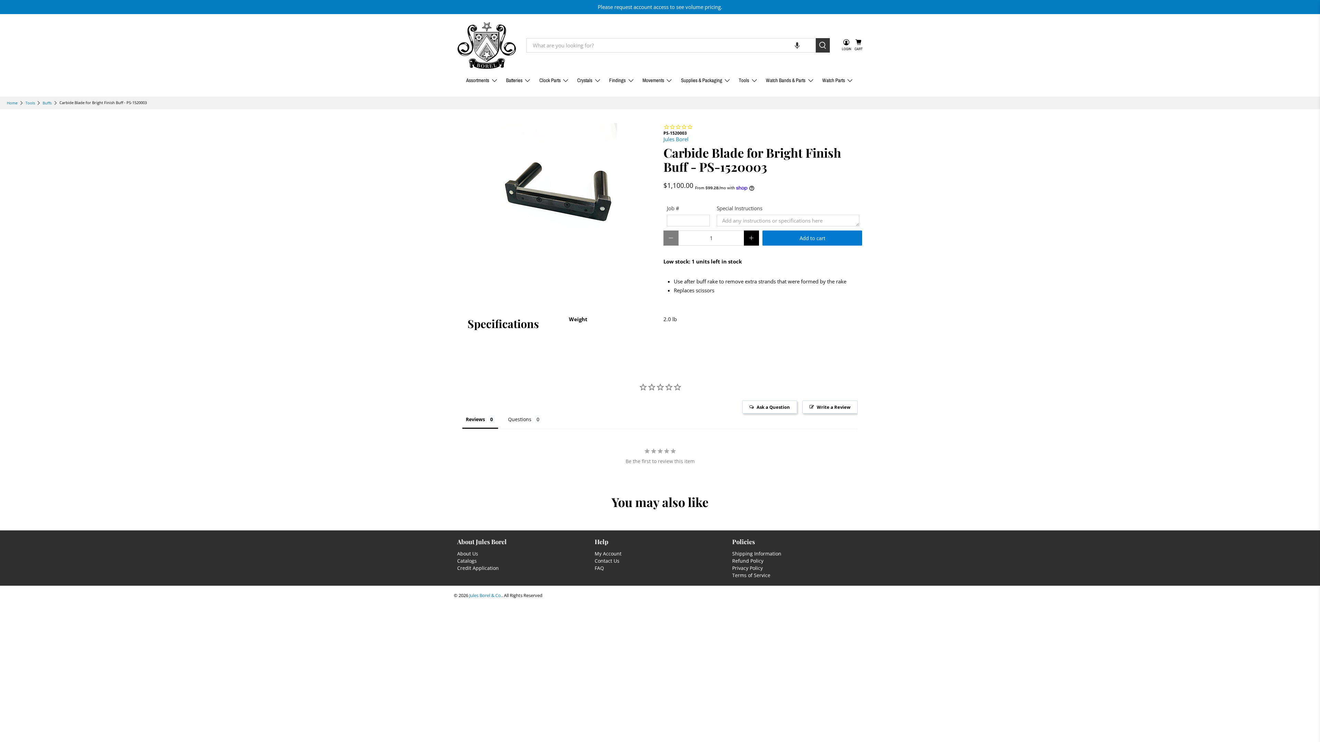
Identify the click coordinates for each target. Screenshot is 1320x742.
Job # (673, 208)
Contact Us (607, 561)
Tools (744, 80)
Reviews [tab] (475, 419)
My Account (608, 553)
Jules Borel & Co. (485, 595)
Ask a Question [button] (773, 407)
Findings (617, 80)
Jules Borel (676, 139)
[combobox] (671, 45)
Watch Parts (833, 80)
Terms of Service (751, 575)
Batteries (514, 80)
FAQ (599, 568)
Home (12, 103)
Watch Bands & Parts (785, 80)
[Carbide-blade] (557, 183)
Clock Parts (550, 80)
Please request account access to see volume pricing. (660, 6)
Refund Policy (747, 561)
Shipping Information (756, 553)
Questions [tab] (519, 419)
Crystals (584, 80)
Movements (653, 80)
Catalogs (467, 561)
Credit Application (478, 568)
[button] (797, 45)
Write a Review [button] (833, 407)
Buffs (47, 103)
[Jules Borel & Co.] (487, 45)
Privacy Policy (747, 568)
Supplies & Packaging (701, 80)
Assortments (477, 80)
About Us (467, 553)
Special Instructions (739, 208)
